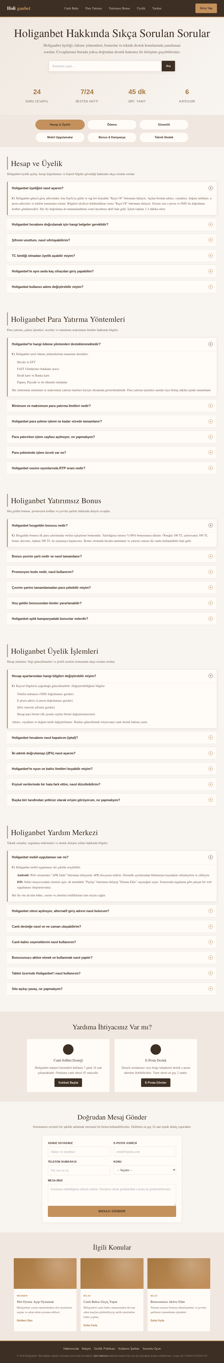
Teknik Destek (164, 137)
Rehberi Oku (24, 1320)
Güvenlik (164, 124)
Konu (118, 1161)
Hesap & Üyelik (60, 124)
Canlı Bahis (71, 8)
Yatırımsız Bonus (119, 8)
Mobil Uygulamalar (60, 137)
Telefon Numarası (62, 1161)
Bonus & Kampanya (112, 137)
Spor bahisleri (101, 1355)
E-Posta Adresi (125, 1143)
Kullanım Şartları (129, 1348)
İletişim (86, 1348)
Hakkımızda (71, 1348)
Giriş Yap (206, 8)
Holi (18, 8)
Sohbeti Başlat (68, 1082)
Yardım (156, 8)
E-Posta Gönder (155, 1082)
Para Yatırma (94, 8)
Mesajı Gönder (112, 1211)
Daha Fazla (90, 1325)
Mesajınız (55, 1180)
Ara (168, 66)
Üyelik (141, 8)
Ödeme (112, 124)
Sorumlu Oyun (152, 1348)
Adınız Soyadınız (60, 1143)
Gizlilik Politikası (104, 1348)
